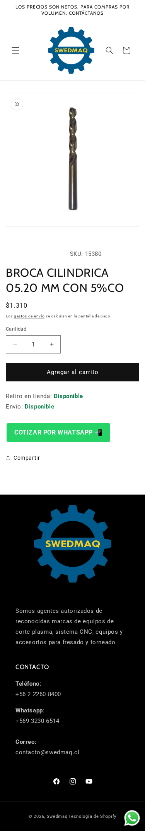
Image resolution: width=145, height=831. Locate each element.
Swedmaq (57, 816)
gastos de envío (29, 316)
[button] (15, 50)
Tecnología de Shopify (92, 816)
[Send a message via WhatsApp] (132, 818)
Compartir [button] (27, 458)
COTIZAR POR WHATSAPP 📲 (58, 432)
